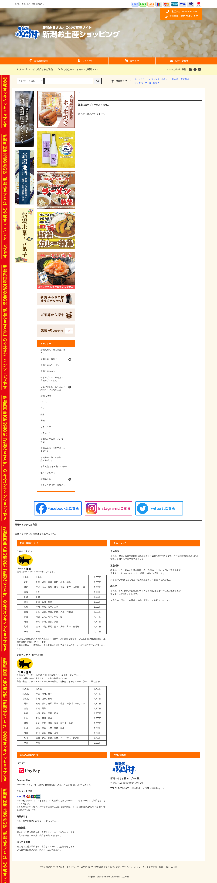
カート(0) (134, 60)
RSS (167, 867)
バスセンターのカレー (159, 79)
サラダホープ (141, 83)
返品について (87, 867)
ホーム (81, 92)
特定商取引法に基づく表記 (107, 867)
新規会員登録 (41, 60)
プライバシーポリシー (132, 867)
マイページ (87, 60)
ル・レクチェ (141, 79)
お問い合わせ (181, 60)
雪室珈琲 (184, 79)
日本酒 (175, 79)
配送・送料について (69, 867)
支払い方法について (49, 867)
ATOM (174, 867)
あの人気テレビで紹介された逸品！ (37, 69)
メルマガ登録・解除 (176, 69)
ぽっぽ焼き (154, 83)
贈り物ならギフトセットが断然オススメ (81, 69)
